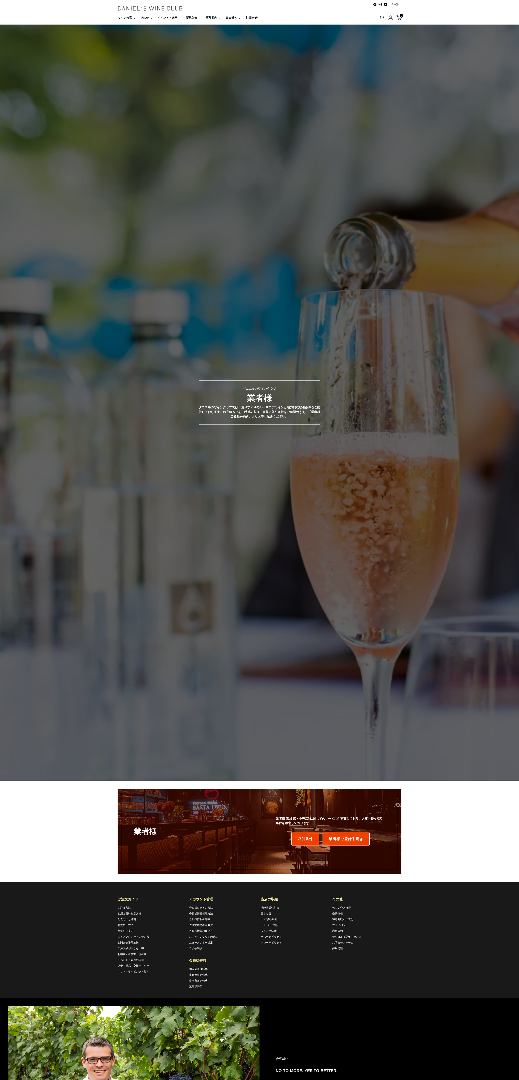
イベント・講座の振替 (131, 959)
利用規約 (337, 930)
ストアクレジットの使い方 (133, 936)
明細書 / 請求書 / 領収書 (132, 954)
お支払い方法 (125, 925)
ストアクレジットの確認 (203, 936)
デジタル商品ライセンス (346, 936)
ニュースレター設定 (201, 942)
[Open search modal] (382, 18)
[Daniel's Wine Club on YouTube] (385, 4)
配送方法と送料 (127, 919)
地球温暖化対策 (270, 907)
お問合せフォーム (342, 942)
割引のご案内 (125, 930)
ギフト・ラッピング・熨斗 (133, 971)
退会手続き (195, 948)
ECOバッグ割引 (270, 925)
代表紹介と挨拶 (341, 907)
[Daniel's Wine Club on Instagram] (380, 4)
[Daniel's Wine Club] (150, 8)
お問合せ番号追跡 (128, 942)
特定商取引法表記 (342, 919)
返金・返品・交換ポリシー (133, 965)
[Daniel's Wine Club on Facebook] (375, 4)
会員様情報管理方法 (201, 913)
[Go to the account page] (391, 18)
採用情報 (337, 948)
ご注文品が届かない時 (131, 948)
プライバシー (340, 925)
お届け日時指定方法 (129, 913)
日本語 (395, 4)
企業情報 (337, 913)
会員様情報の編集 (199, 919)
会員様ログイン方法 (201, 907)
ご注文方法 (124, 907)
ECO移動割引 (269, 919)
